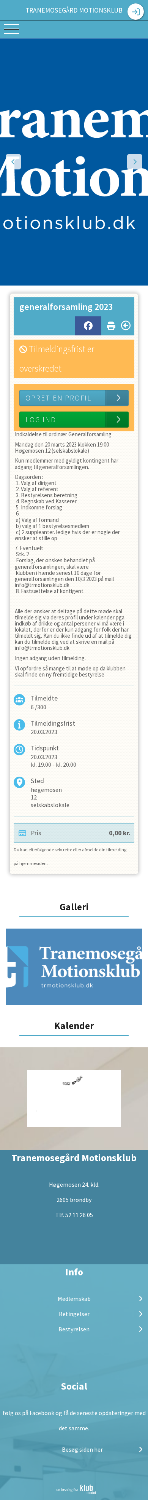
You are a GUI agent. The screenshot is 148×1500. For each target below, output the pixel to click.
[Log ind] (136, 11)
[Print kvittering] (111, 324)
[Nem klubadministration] (76, 1489)
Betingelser (74, 1314)
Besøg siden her (82, 1449)
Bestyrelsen (74, 1329)
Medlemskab (74, 1298)
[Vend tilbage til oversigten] (126, 325)
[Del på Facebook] (88, 325)
